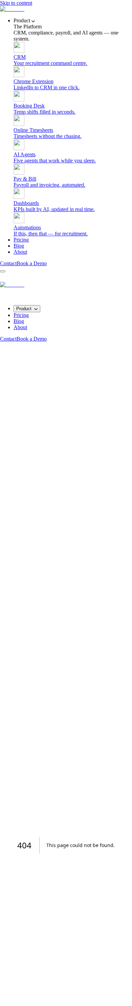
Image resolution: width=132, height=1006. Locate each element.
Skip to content (16, 3)
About (20, 252)
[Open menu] (2, 271)
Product (23, 308)
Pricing (21, 240)
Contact (8, 263)
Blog (19, 246)
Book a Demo (32, 263)
